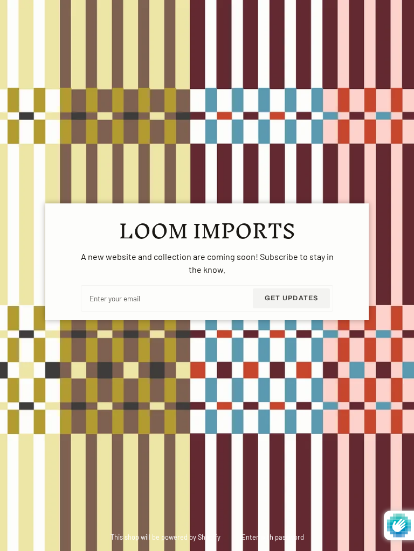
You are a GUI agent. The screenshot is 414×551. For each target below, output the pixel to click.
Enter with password (273, 537)
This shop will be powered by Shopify (166, 537)
